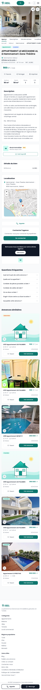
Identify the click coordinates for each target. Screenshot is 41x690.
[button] (20, 201)
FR (29, 3)
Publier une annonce (8, 659)
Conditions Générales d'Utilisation (13, 670)
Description (14, 39)
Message (32, 687)
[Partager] (33, 9)
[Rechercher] (20, 3)
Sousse (4, 643)
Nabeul (11, 43)
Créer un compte (7, 662)
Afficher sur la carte (8, 60)
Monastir (4, 648)
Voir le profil (21, 154)
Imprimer (34, 74)
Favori (12, 354)
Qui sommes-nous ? (8, 675)
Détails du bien (26, 39)
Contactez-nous (7, 664)
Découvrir (20, 253)
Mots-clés (5, 667)
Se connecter (20, 238)
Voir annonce (28, 354)
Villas (3, 624)
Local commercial (8, 629)
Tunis (3, 638)
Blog (3, 656)
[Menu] (38, 3)
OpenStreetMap (32, 215)
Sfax (3, 640)
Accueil (4, 43)
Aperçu (4, 39)
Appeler (22, 223)
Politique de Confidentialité (11, 672)
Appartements (6, 619)
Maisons (4, 621)
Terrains (4, 627)
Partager (21, 74)
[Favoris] (37, 9)
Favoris (8, 74)
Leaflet (24, 215)
